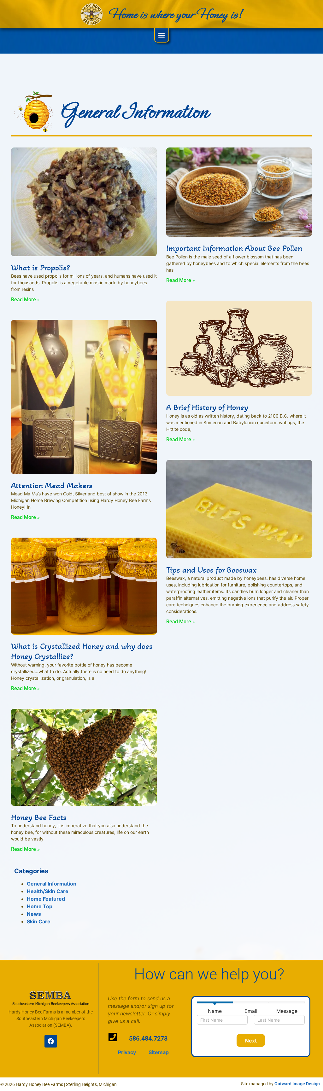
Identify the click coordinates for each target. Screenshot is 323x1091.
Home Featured (46, 899)
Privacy (127, 1052)
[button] (161, 35)
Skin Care (38, 921)
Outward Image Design (297, 1083)
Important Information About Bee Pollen (234, 248)
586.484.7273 (148, 1038)
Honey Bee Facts (39, 817)
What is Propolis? (40, 268)
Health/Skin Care (47, 891)
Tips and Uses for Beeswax (211, 570)
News (34, 914)
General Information (51, 883)
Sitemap (159, 1052)
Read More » (25, 300)
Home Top (39, 906)
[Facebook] (50, 1041)
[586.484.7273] (113, 1037)
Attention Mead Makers (51, 485)
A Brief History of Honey (207, 407)
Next (251, 1040)
